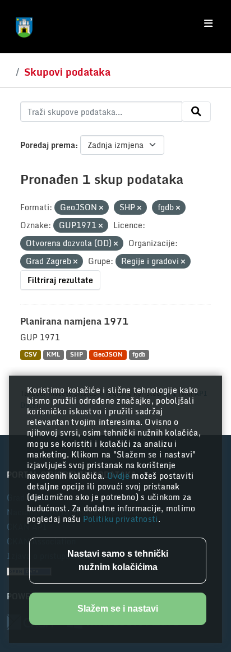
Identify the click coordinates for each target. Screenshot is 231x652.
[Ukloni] (101, 208)
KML (53, 354)
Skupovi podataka (67, 72)
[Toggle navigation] (208, 23)
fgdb (138, 354)
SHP (76, 354)
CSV (30, 354)
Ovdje (119, 475)
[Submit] (196, 111)
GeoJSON (108, 354)
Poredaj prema (47, 144)
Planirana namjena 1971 (74, 321)
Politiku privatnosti (120, 518)
